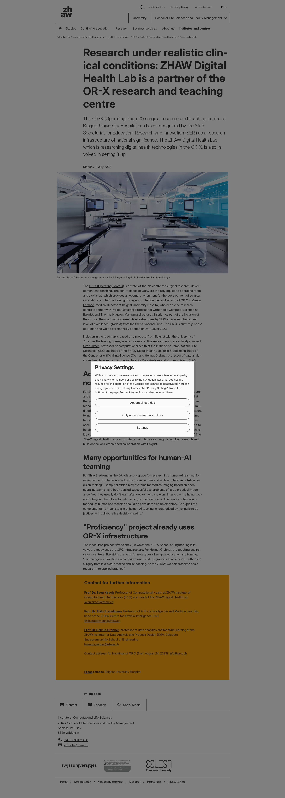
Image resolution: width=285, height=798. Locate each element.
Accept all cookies (142, 402)
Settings (142, 427)
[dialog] (142, 399)
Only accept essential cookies (142, 415)
